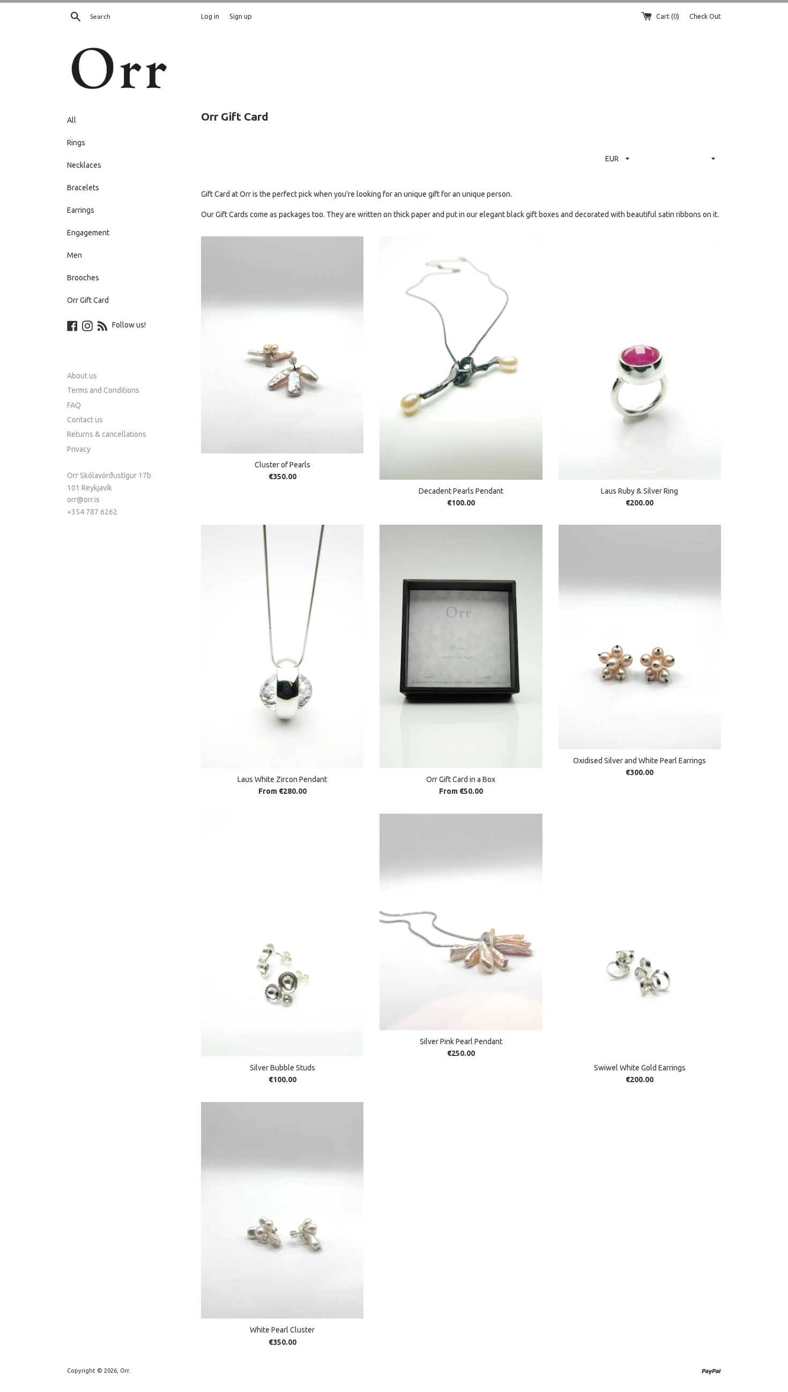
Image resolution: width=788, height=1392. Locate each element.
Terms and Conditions (103, 390)
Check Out (705, 16)
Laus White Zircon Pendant (282, 779)
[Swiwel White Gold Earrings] (640, 935)
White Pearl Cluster (282, 1330)
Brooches (83, 277)
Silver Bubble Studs (282, 1067)
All (71, 120)
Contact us (85, 419)
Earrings (80, 210)
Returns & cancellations (106, 434)
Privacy (79, 449)
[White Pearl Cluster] (282, 1210)
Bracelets (83, 187)
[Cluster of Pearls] (282, 344)
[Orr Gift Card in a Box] (461, 646)
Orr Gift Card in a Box (460, 779)
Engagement (88, 232)
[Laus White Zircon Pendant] (282, 646)
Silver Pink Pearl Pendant (461, 1041)
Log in (210, 16)
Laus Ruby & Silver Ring (639, 491)
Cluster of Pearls (282, 464)
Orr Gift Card (88, 300)
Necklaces (84, 165)
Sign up (240, 16)
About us (82, 375)
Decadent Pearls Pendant (461, 491)
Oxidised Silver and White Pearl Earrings (639, 760)
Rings (76, 142)
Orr (124, 1370)
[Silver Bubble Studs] (282, 935)
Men (74, 255)
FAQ (74, 405)
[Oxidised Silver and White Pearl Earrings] (640, 637)
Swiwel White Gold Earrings (640, 1067)
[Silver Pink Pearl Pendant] (461, 922)
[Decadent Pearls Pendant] (461, 357)
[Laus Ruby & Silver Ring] (640, 357)
